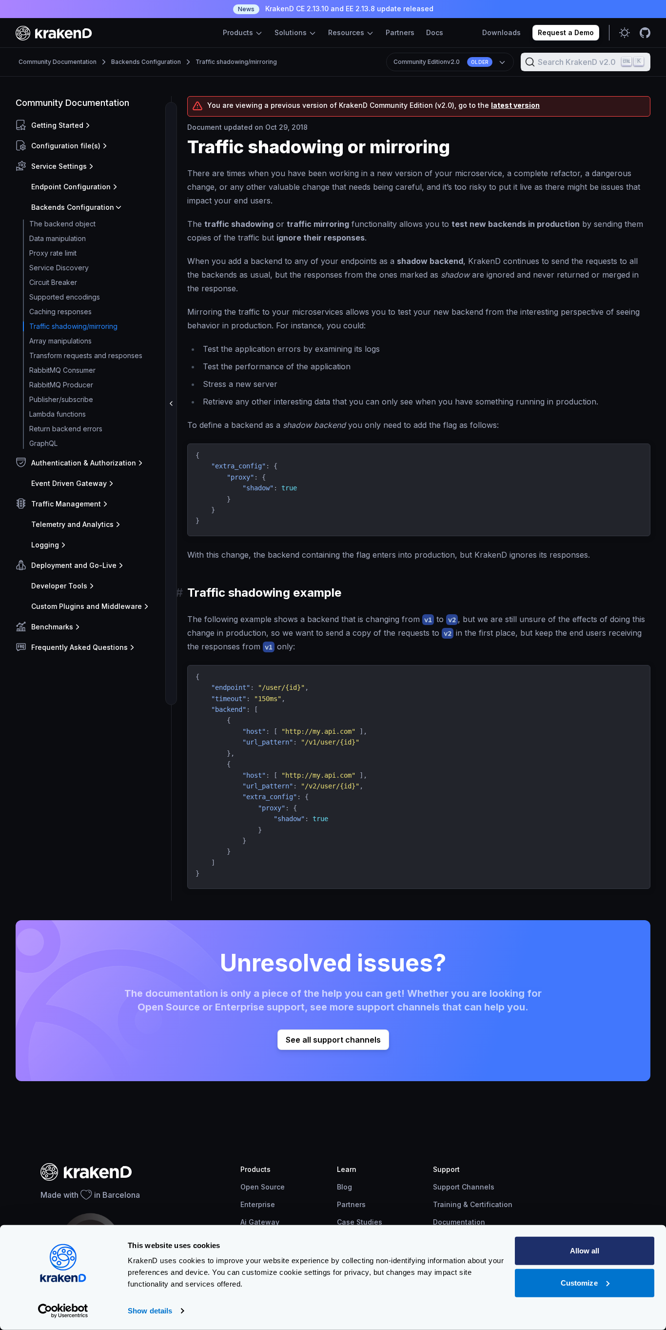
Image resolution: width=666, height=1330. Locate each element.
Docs (434, 32)
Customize (579, 1282)
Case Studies (359, 1222)
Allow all (585, 1251)
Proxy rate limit (53, 253)
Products (239, 32)
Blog (344, 1187)
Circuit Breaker (53, 282)
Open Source (262, 1187)
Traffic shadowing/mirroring (236, 61)
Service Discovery (59, 267)
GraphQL (43, 443)
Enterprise (257, 1204)
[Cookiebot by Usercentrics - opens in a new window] (63, 1311)
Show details (150, 1311)
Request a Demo (566, 32)
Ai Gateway (259, 1222)
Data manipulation (57, 238)
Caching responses (60, 311)
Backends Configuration (146, 61)
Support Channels (463, 1187)
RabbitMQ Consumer (62, 370)
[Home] (54, 32)
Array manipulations (60, 341)
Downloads (501, 32)
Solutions (291, 32)
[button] (91, 125)
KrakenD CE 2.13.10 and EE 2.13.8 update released (335, 8)
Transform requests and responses (85, 355)
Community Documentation (58, 61)
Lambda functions (57, 414)
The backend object (62, 224)
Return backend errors (65, 428)
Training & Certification (472, 1204)
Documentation (459, 1222)
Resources (347, 32)
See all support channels (333, 1040)
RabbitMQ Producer (61, 385)
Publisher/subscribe (61, 399)
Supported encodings (64, 297)
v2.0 (441, 61)
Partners (400, 32)
